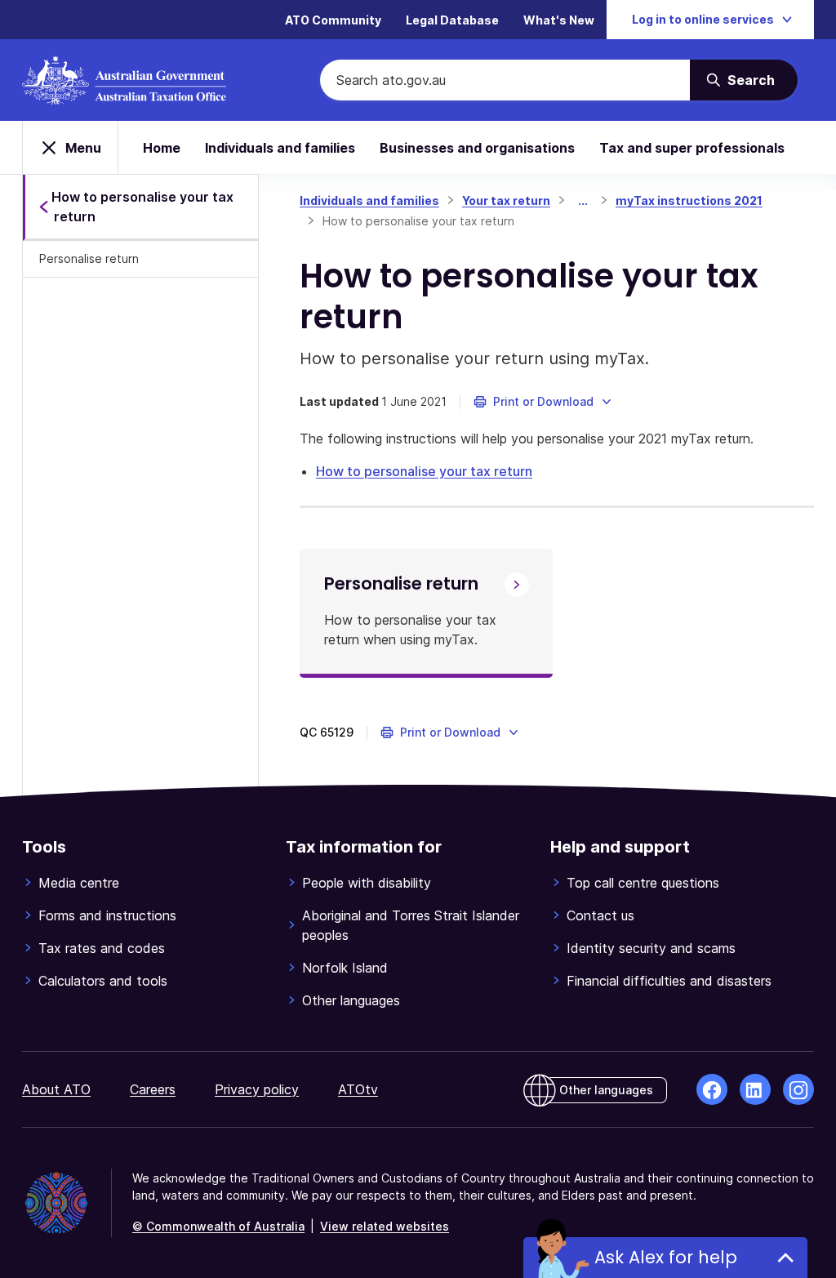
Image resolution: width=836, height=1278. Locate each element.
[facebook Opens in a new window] (711, 1089)
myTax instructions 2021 (689, 200)
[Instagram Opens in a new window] (798, 1089)
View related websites (384, 1226)
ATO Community (333, 20)
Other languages (351, 1000)
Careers (153, 1089)
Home (161, 148)
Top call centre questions (643, 883)
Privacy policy (257, 1089)
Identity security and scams (651, 948)
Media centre (78, 883)
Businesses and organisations (477, 148)
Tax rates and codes (101, 948)
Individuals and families (280, 148)
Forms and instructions (107, 915)
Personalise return (89, 258)
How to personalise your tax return (424, 471)
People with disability (366, 883)
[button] (543, 402)
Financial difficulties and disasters (669, 981)
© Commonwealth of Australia (218, 1226)
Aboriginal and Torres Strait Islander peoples (410, 925)
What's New (558, 20)
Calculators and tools (102, 981)
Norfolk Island (345, 968)
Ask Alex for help (665, 1257)
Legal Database (452, 20)
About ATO (56, 1089)
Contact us (600, 915)
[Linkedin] (755, 1089)
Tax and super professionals (692, 148)
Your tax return (506, 200)
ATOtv (358, 1089)
